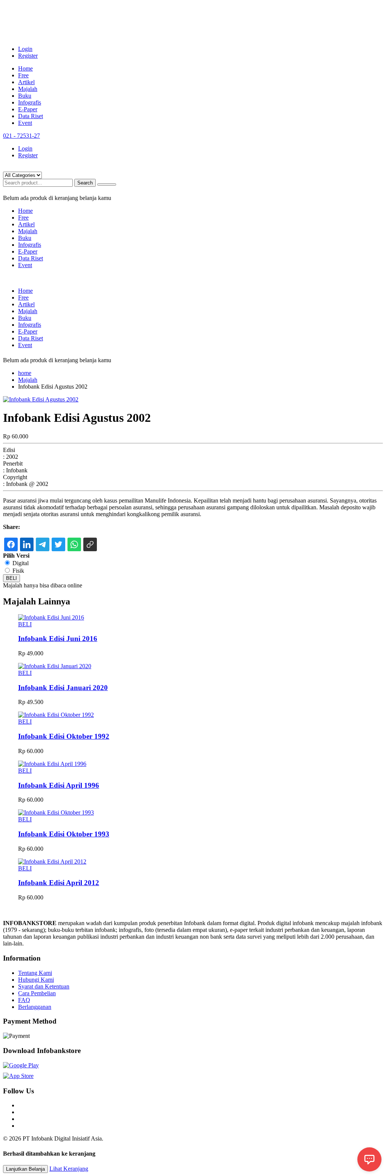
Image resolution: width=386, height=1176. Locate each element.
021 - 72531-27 (21, 135)
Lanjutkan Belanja (25, 1169)
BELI (11, 578)
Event (25, 123)
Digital (20, 563)
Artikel (26, 82)
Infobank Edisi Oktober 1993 (63, 834)
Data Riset (30, 116)
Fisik (18, 570)
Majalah (27, 89)
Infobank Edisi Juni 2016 (57, 639)
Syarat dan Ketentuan (43, 986)
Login (25, 49)
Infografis (29, 102)
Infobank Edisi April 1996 (58, 785)
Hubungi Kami (36, 979)
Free (23, 75)
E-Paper (27, 109)
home (24, 373)
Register (28, 55)
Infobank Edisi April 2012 (58, 883)
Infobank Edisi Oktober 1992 (63, 736)
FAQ (24, 1000)
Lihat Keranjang (68, 1168)
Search (85, 183)
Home (25, 68)
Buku (24, 95)
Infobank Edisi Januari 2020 (63, 688)
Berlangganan (34, 1007)
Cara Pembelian (37, 993)
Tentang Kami (35, 973)
